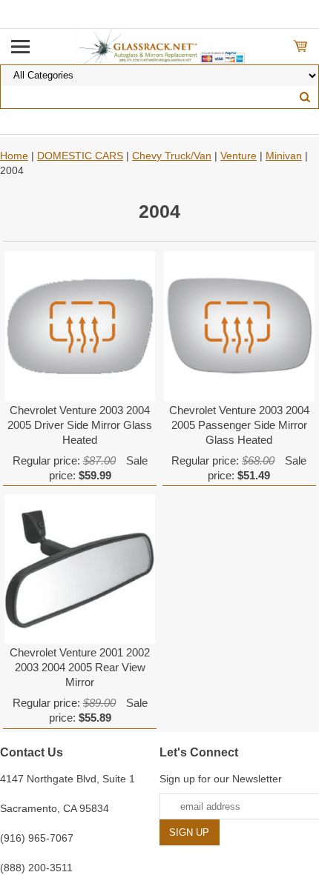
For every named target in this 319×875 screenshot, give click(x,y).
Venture (238, 156)
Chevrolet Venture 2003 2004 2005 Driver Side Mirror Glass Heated (79, 425)
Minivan (284, 156)
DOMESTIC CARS (80, 156)
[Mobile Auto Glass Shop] (160, 46)
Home (14, 156)
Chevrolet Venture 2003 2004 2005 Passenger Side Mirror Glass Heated (239, 425)
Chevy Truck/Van (171, 156)
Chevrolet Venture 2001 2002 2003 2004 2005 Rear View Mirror (80, 667)
